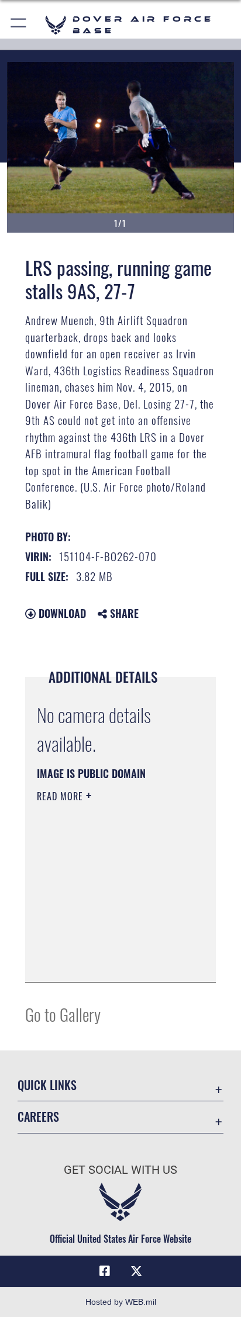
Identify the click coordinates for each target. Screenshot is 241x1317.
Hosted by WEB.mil (120, 1301)
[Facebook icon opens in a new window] (104, 1271)
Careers (38, 1116)
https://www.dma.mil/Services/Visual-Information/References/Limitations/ (108, 960)
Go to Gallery (63, 1013)
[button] (19, 25)
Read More (61, 796)
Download (61, 613)
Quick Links (47, 1085)
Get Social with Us (120, 1170)
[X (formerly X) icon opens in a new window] (136, 1271)
